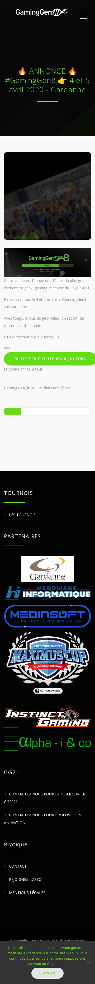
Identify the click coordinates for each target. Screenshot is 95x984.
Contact (18, 866)
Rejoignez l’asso (25, 879)
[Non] (88, 962)
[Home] (42, 16)
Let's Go (47, 973)
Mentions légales (27, 892)
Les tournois (22, 514)
